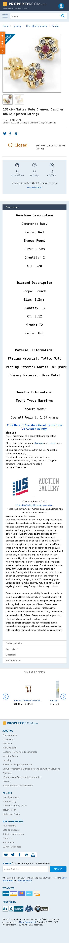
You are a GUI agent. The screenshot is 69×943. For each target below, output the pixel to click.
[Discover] (37, 893)
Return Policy (9, 809)
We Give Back (9, 747)
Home (6, 26)
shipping (38, 442)
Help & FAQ (8, 842)
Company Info (10, 735)
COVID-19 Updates (12, 846)
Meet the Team (10, 756)
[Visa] (14, 893)
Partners (7, 772)
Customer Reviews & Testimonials (20, 751)
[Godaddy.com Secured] (42, 909)
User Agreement (11, 797)
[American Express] (29, 893)
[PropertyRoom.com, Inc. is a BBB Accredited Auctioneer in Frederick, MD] (13, 908)
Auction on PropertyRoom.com (18, 764)
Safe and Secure (11, 829)
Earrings (56, 26)
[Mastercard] (22, 893)
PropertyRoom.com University (18, 785)
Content (3, 42)
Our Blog (7, 760)
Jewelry (17, 26)
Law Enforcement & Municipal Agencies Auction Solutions (31, 768)
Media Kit (7, 743)
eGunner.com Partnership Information (22, 777)
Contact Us (8, 838)
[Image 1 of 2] (34, 63)
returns (51, 442)
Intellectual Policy (11, 814)
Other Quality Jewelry (36, 26)
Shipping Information (13, 834)
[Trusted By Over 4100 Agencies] (29, 909)
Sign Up (58, 869)
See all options (34, 187)
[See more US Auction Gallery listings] (34, 498)
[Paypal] (6, 893)
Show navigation (6, 15)
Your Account (9, 825)
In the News (8, 739)
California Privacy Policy (15, 805)
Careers (7, 781)
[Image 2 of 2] (19, 99)
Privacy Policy (9, 801)
